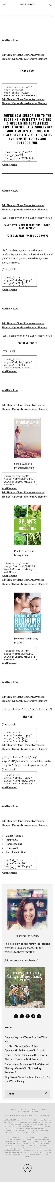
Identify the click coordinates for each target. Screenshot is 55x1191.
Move (24, 58)
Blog (34, 1109)
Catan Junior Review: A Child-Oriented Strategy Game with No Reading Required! (27, 1068)
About (24, 1109)
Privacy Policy (42, 1116)
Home (13, 1109)
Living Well (11, 847)
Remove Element (37, 58)
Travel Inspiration (15, 852)
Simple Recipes (14, 835)
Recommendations (29, 1111)
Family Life (11, 839)
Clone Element (24, 54)
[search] (46, 1094)
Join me (9, 960)
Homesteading (13, 843)
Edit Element (9, 54)
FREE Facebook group (33, 235)
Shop (44, 1109)
